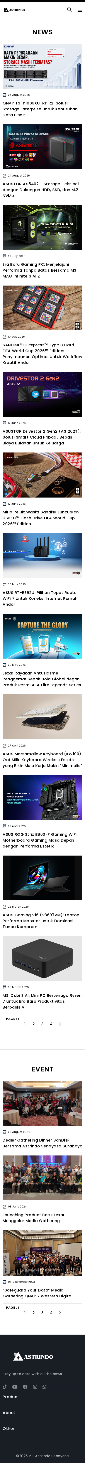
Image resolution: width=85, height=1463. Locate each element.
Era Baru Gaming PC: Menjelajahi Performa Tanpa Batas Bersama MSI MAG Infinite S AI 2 (40, 270)
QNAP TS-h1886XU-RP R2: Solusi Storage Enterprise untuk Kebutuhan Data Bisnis (40, 109)
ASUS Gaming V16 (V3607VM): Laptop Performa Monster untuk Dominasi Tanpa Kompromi (41, 920)
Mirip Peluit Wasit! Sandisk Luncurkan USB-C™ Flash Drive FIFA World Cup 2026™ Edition (41, 517)
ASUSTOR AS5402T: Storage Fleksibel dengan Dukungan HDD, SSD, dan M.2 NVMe (41, 189)
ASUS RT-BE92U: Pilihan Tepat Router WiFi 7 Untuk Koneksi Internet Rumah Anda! (40, 598)
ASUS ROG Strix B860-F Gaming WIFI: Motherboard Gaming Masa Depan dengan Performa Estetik (40, 840)
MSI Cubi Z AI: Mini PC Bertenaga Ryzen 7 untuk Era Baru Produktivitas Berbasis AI (42, 1001)
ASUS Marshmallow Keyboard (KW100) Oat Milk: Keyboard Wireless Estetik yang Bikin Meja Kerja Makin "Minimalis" (42, 759)
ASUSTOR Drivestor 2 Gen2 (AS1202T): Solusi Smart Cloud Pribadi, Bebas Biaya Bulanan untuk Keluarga (42, 437)
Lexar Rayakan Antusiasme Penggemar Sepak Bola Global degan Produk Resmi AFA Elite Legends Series (42, 679)
